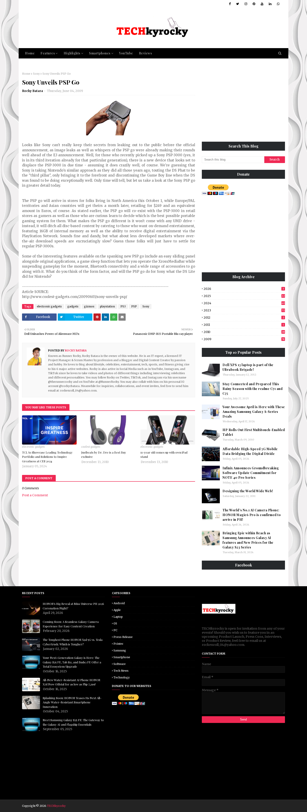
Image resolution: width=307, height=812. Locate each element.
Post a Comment (35, 495)
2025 (244, 296)
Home (26, 73)
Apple (117, 610)
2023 (244, 310)
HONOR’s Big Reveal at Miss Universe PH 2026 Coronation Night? (73, 606)
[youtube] (262, 4)
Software (119, 664)
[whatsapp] (277, 4)
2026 (244, 289)
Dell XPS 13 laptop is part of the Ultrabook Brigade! (248, 367)
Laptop (118, 616)
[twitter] (238, 4)
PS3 (123, 306)
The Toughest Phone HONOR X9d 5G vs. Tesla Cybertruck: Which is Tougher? (72, 642)
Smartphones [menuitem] (100, 53)
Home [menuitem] (30, 53)
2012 (244, 318)
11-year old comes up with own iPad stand (163, 454)
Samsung (119, 650)
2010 (244, 332)
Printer (118, 643)
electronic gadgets (49, 306)
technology (121, 677)
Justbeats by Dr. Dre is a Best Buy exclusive (103, 454)
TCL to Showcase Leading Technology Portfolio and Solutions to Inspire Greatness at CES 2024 (47, 456)
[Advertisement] (243, 103)
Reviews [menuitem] (145, 53)
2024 (244, 303)
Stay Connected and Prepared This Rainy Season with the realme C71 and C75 (252, 389)
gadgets (72, 306)
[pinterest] (254, 4)
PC (115, 630)
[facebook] (229, 4)
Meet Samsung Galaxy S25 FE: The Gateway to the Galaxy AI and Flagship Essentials (73, 722)
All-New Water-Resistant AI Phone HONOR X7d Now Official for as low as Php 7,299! (71, 682)
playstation (107, 306)
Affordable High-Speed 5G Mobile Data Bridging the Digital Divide (250, 451)
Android (119, 603)
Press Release (123, 637)
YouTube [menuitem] (126, 53)
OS (115, 623)
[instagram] (246, 4)
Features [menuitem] (47, 53)
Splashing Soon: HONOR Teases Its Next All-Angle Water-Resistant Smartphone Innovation (72, 702)
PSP (134, 306)
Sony (36, 73)
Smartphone (121, 657)
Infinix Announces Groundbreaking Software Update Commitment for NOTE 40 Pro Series (250, 473)
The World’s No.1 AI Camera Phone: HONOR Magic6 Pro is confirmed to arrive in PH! (251, 515)
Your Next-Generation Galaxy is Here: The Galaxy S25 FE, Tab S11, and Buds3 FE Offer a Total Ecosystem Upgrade (72, 662)
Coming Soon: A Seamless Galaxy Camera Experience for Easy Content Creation (71, 624)
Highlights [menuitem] (72, 53)
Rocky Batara (32, 91)
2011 (244, 325)
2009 (244, 339)
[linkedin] (270, 4)
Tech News (121, 670)
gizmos (89, 306)
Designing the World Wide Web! (247, 491)
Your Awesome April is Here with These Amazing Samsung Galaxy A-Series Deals (253, 411)
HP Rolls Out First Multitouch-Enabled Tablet (253, 432)
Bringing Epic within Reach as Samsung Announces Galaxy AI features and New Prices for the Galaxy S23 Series (248, 540)
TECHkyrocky (56, 806)
